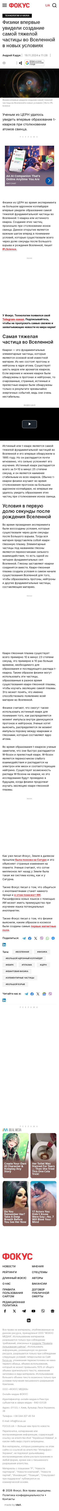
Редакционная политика (13, 1303)
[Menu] (4, 5)
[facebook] (5, 1311)
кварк (10, 965)
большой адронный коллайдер (25, 958)
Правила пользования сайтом (12, 1293)
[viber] (43, 1311)
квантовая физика (17, 971)
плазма (27, 965)
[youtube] (33, 1311)
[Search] (54, 5)
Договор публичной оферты (40, 1293)
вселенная (23, 952)
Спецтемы (39, 1272)
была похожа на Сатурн (30, 859)
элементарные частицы (20, 978)
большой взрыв (16, 984)
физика (43, 952)
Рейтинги (9, 1272)
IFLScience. (9, 249)
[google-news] (52, 1311)
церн (44, 965)
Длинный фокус (14, 1278)
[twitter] (14, 1311)
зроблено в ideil (12, 1505)
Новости (9, 1266)
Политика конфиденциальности (23, 1495)
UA (47, 5)
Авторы (37, 1278)
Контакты (8, 1499)
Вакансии (39, 1283)
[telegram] (24, 1311)
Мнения (38, 1266)
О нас (6, 1283)
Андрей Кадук (11, 55)
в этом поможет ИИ (27, 894)
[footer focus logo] (17, 1256)
